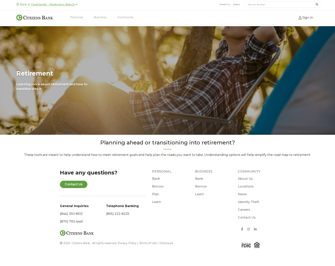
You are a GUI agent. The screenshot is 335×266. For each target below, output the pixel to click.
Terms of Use (148, 243)
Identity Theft (248, 202)
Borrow (158, 186)
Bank (156, 178)
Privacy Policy (127, 243)
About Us (245, 178)
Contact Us (225, 4)
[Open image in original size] (77, 232)
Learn (156, 202)
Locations (246, 186)
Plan (155, 194)
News (242, 194)
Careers (236, 4)
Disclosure (166, 243)
